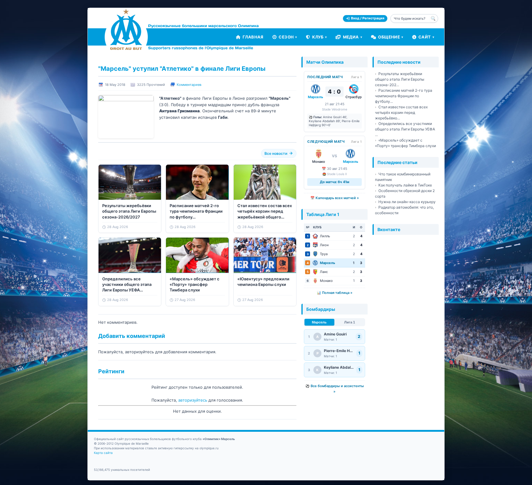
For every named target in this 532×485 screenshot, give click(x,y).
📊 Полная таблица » (335, 293)
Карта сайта (103, 453)
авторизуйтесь (192, 400)
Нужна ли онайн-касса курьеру (407, 201)
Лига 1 (349, 322)
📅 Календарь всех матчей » (334, 198)
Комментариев (189, 84)
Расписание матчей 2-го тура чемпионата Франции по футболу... (403, 96)
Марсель (319, 322)
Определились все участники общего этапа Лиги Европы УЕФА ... (405, 129)
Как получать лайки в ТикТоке (405, 185)
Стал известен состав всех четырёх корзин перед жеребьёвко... (401, 112)
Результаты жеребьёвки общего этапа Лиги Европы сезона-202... (399, 79)
